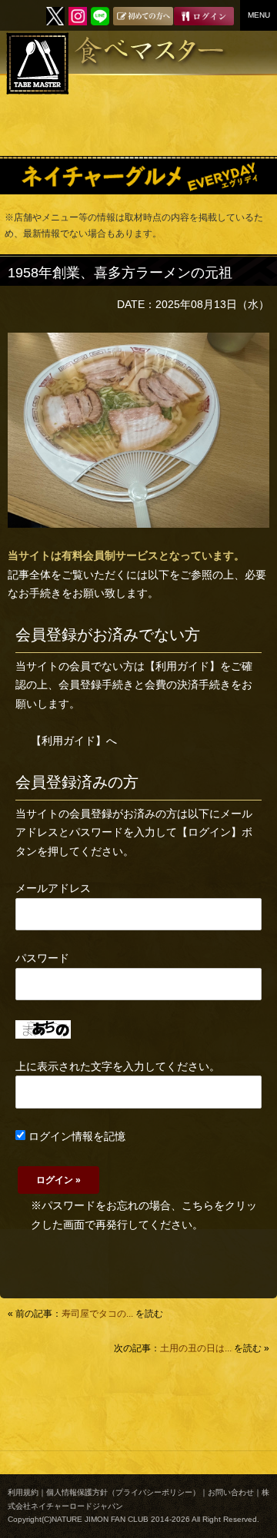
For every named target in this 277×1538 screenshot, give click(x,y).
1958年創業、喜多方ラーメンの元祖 (120, 272)
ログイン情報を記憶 (75, 1136)
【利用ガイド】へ (74, 740)
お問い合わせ (231, 1492)
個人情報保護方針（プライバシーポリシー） (123, 1492)
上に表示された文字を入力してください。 (117, 1066)
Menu (259, 15)
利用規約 (23, 1492)
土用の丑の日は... (196, 1348)
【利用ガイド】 (182, 666)
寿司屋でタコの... (97, 1313)
